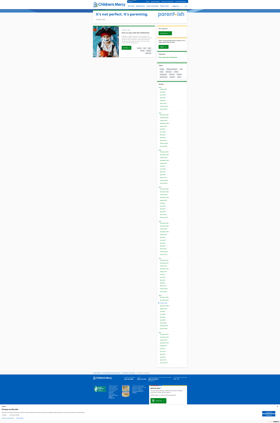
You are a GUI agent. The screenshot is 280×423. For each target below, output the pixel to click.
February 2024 (164, 180)
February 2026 (164, 106)
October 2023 (163, 194)
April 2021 (162, 283)
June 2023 (162, 206)
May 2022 (162, 243)
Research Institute (155, 1)
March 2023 (163, 214)
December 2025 (164, 117)
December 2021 (164, 260)
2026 (160, 87)
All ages (142, 50)
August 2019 (163, 345)
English (4, 406)
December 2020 (164, 297)
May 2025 (162, 134)
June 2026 (162, 94)
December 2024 (164, 152)
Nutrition (172, 77)
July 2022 (162, 237)
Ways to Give (164, 6)
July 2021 (162, 274)
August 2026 (163, 89)
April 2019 (162, 357)
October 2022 (163, 228)
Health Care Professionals (167, 1)
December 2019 (164, 334)
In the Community (153, 6)
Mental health (163, 77)
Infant (149, 48)
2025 (160, 113)
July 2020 (162, 311)
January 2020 (163, 328)
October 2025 (163, 120)
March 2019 (163, 360)
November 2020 (164, 300)
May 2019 (162, 354)
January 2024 (163, 183)
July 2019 (162, 348)
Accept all (269, 412)
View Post (125, 48)
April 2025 (162, 137)
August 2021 (163, 271)
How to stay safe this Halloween (168, 57)
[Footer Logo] (102, 378)
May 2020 (162, 317)
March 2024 (163, 177)
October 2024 (163, 157)
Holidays (149, 50)
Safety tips (148, 53)
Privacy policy (19, 418)
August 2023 (163, 200)
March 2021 (163, 285)
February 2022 (164, 251)
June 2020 (162, 314)
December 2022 (164, 223)
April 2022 (162, 246)
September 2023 (164, 197)
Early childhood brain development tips (111, 373)
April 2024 (162, 174)
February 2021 (164, 288)
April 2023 (162, 211)
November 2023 (164, 191)
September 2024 (164, 160)
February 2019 (164, 362)
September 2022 (164, 231)
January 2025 (163, 146)
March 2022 (163, 248)
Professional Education (181, 1)
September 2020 (164, 305)
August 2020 (163, 308)
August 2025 (163, 126)
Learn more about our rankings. (137, 392)
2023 (160, 187)
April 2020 (162, 320)
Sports (179, 77)
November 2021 (164, 263)
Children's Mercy (97, 373)
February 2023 (164, 217)
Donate (147, 1)
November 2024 (164, 154)
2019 (160, 332)
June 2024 (162, 169)
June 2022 (162, 240)
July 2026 (162, 92)
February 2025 (164, 143)
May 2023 (162, 208)
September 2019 (164, 342)
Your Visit (131, 6)
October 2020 (163, 303)
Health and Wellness (172, 69)
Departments (140, 6)
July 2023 (162, 203)
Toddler (139, 48)
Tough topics (163, 74)
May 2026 (162, 97)
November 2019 (164, 337)
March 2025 (163, 140)
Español (130, 1)
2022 (160, 221)
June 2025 (162, 132)
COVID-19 (171, 74)
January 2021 (163, 291)
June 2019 (162, 351)
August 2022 (163, 234)
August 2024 (163, 163)
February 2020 (164, 325)
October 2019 (163, 340)
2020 (160, 295)
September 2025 (164, 123)
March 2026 (163, 103)
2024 (160, 150)
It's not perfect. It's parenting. (128, 373)
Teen (144, 48)
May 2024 (162, 171)
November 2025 (164, 114)
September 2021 (164, 268)
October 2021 (163, 266)
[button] (186, 6)
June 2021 (162, 277)
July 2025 (162, 129)
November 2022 (164, 226)
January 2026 (163, 109)
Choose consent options (8, 418)
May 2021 (162, 280)
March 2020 (163, 323)
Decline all (269, 415)
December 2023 (164, 189)
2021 (160, 258)
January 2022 (163, 254)
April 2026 (162, 100)
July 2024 (162, 166)
